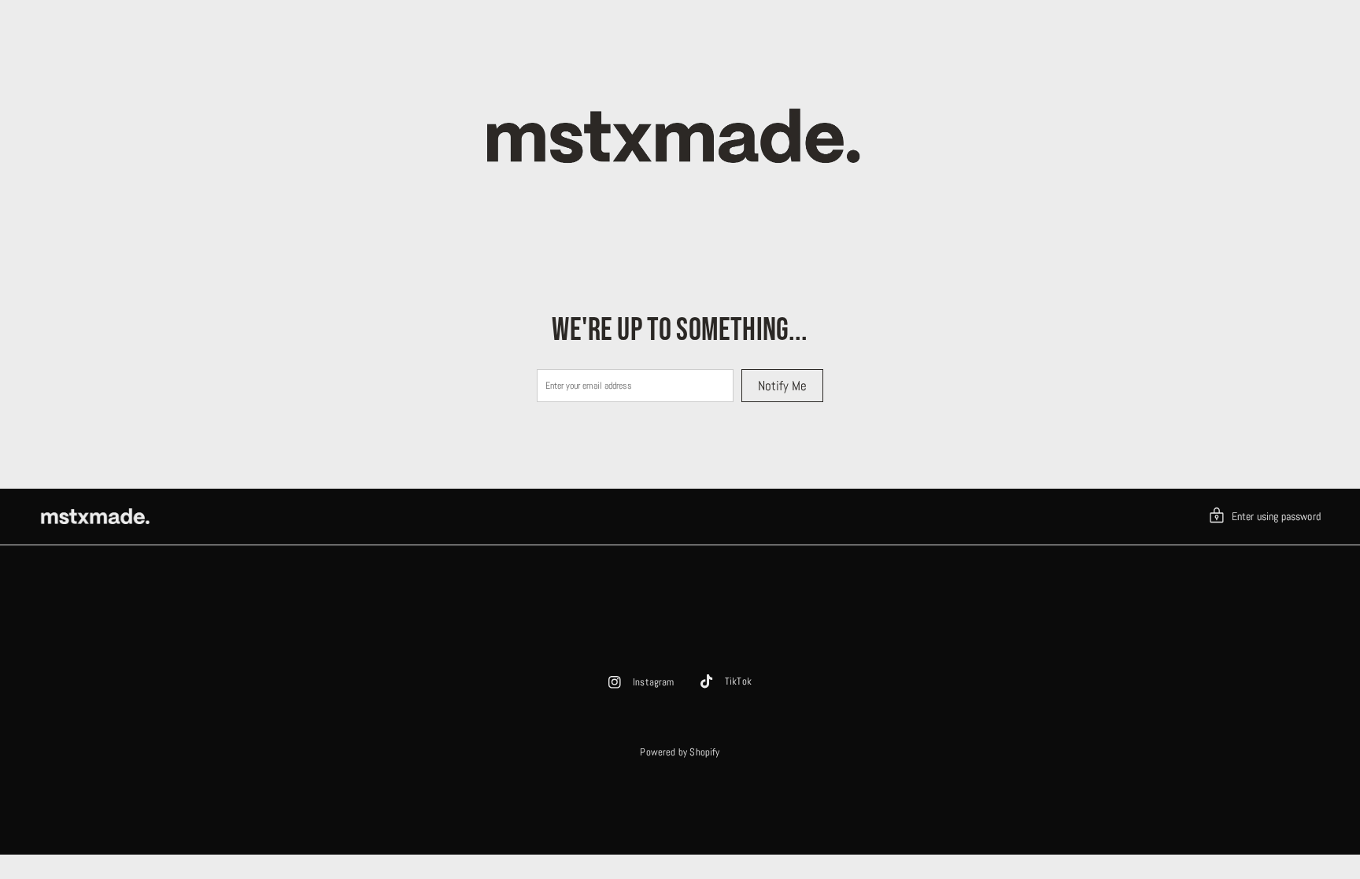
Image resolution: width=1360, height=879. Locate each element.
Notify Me (782, 385)
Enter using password (1276, 516)
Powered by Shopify (679, 752)
